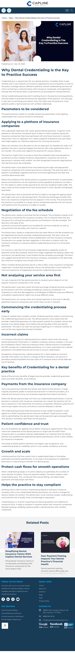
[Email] (9, 10)
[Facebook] (3, 599)
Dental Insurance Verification (12, 616)
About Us (42, 589)
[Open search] (72, 10)
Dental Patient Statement (11, 619)
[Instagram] (13, 599)
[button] (2, 551)
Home (4, 18)
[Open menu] (67, 10)
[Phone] (3, 10)
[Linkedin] (8, 599)
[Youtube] (18, 599)
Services (42, 592)
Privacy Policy (44, 601)
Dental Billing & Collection (11, 613)
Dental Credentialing (9, 610)
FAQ (40, 598)
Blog (11, 18)
